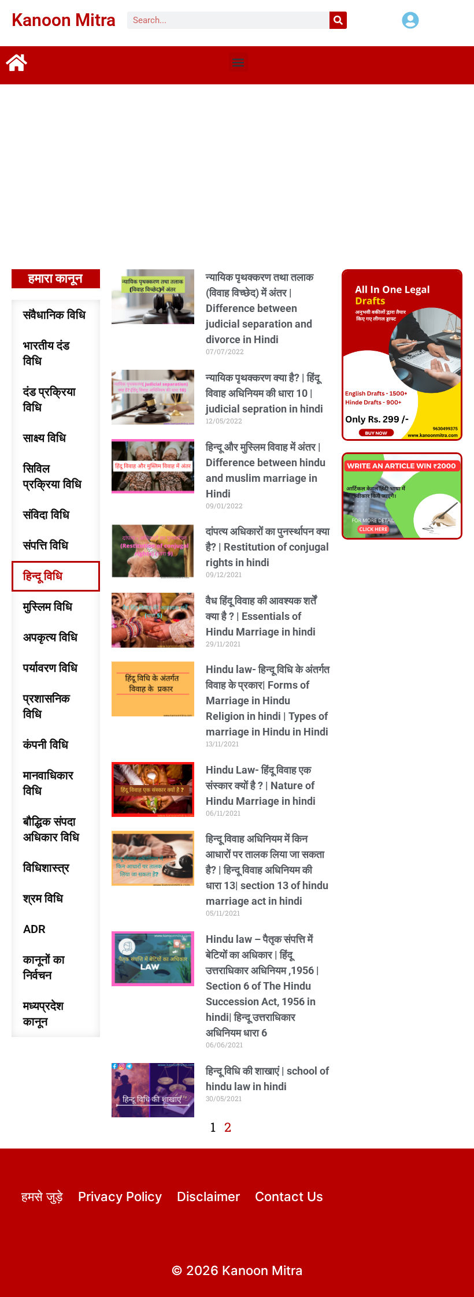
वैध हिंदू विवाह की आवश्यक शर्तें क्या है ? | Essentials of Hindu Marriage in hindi (261, 616)
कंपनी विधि (45, 745)
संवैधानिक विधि (54, 315)
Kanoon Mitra (64, 20)
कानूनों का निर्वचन (44, 967)
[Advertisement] (237, 171)
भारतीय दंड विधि (46, 353)
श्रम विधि (43, 898)
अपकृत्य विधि (50, 637)
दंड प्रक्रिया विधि (49, 399)
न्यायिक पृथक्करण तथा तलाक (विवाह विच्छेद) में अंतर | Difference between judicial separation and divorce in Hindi (259, 308)
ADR (34, 929)
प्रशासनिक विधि (46, 706)
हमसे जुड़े (41, 1196)
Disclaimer (208, 1196)
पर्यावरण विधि (50, 668)
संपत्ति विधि (45, 545)
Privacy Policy (120, 1196)
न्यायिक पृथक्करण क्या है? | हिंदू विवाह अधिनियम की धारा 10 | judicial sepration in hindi (264, 393)
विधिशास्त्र (46, 868)
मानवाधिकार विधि (48, 783)
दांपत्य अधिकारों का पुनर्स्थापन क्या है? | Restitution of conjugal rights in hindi (267, 546)
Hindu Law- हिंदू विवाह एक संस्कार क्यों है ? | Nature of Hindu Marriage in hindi (261, 785)
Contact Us (289, 1196)
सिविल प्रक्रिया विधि (52, 476)
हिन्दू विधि (42, 576)
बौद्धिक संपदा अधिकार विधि (51, 829)
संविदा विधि (46, 515)
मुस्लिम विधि (47, 607)
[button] (238, 62)
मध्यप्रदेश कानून (43, 1013)
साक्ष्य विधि (44, 438)
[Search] (338, 20)
